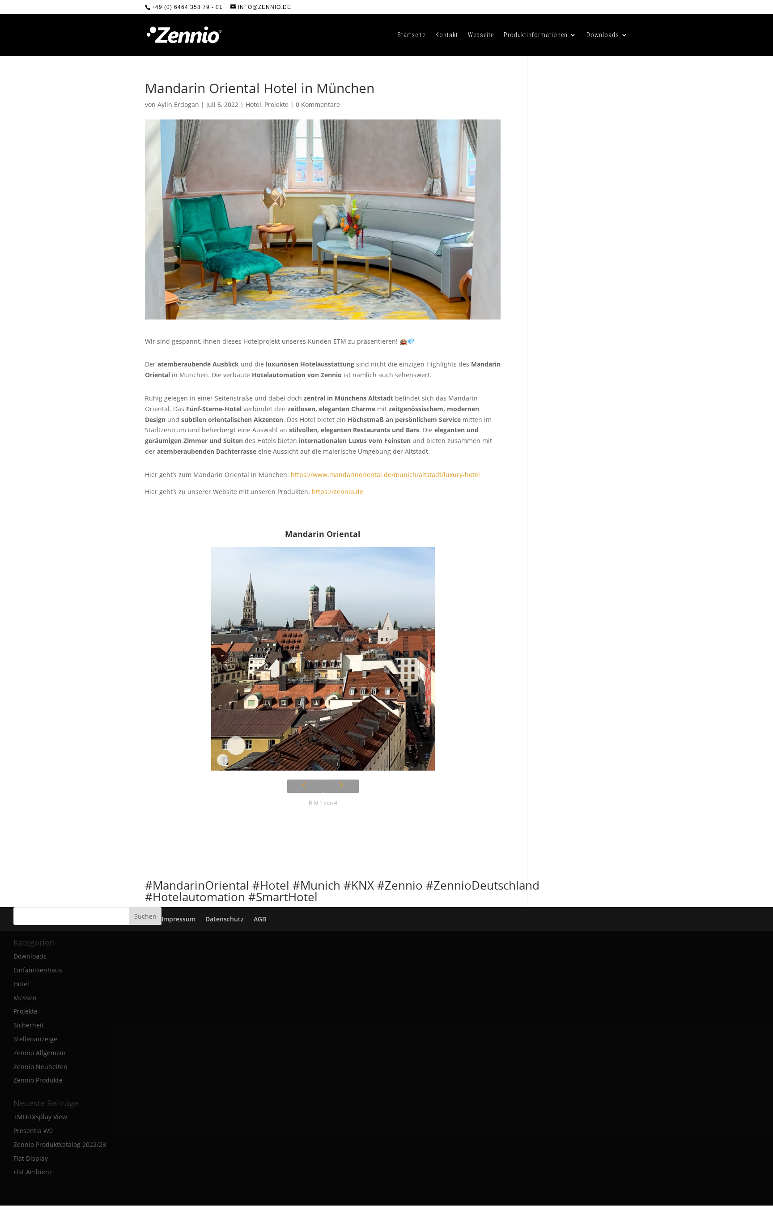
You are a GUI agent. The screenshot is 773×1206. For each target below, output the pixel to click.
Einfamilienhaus (37, 970)
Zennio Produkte (38, 1080)
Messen (25, 997)
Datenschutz (224, 919)
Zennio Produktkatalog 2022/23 (59, 1144)
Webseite (481, 35)
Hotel (253, 104)
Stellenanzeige (35, 1039)
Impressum (178, 919)
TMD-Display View (40, 1116)
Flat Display (30, 1158)
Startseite (411, 35)
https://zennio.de (337, 491)
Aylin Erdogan (178, 104)
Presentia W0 (33, 1130)
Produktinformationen (536, 35)
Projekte (276, 104)
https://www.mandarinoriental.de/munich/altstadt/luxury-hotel (385, 474)
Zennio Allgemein (39, 1052)
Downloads (602, 35)
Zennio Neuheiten (40, 1066)
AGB (260, 919)
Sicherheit (28, 1025)
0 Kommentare (318, 104)
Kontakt (446, 35)
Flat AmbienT (33, 1172)
